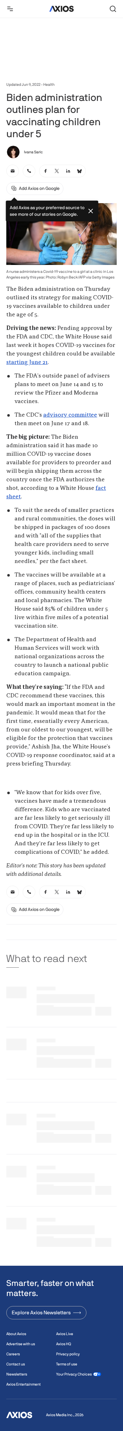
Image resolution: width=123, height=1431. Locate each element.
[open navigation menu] (10, 9)
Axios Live (64, 1334)
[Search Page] (113, 9)
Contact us (15, 1364)
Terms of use (66, 1364)
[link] (13, 171)
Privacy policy (68, 1354)
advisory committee (70, 415)
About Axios (16, 1334)
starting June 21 (27, 362)
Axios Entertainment (23, 1384)
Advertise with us (20, 1344)
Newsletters (16, 1374)
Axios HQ (63, 1344)
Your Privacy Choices (74, 1374)
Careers (13, 1354)
